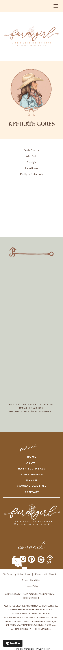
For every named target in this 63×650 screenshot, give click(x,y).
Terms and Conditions (23, 649)
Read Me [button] (15, 643)
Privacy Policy (43, 649)
